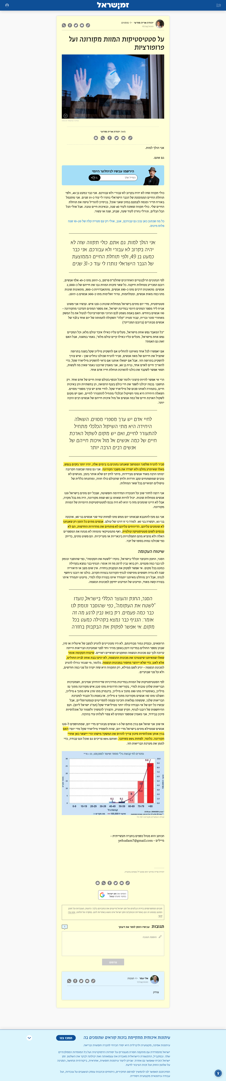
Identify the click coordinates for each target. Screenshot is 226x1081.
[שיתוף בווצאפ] (64, 25)
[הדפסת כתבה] (95, 138)
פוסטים (125, 23)
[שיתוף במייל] (82, 25)
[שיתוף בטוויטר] (76, 25)
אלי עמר (143, 978)
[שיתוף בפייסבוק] (70, 25)
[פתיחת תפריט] (7, 5)
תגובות (130, 978)
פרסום (113, 962)
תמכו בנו (66, 1037)
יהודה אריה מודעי (143, 22)
